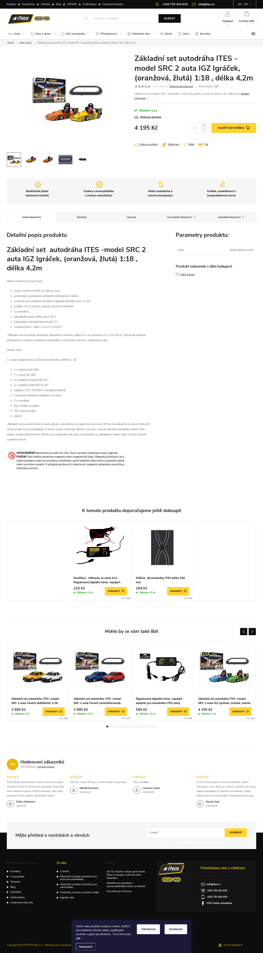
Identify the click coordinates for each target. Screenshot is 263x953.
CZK (245, 4)
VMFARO (72, 4)
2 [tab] (110, 726)
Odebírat (235, 832)
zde (78, 938)
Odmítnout (148, 929)
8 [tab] (130, 726)
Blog (58, 4)
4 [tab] (117, 726)
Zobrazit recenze (46, 766)
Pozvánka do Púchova (119, 891)
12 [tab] (143, 726)
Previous (243, 631)
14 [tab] (149, 726)
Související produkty (179, 217)
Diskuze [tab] (131, 217)
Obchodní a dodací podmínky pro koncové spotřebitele (78, 878)
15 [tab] (152, 726)
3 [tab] (114, 726)
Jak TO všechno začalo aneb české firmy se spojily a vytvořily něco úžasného (126, 875)
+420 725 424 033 (216, 890)
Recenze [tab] (81, 217)
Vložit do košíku (231, 128)
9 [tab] (133, 726)
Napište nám (67, 897)
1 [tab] (107, 726)
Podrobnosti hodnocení (181, 86)
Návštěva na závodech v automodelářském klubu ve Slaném (126, 884)
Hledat (169, 18)
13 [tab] (146, 726)
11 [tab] (139, 726)
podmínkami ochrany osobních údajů (200, 841)
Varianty (114, 591)
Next (252, 631)
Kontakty (11, 4)
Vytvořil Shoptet (231, 945)
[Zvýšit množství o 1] (204, 125)
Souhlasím (176, 929)
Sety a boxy (187, 274)
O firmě (64, 871)
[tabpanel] (100, 560)
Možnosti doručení (150, 117)
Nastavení (85, 947)
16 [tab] (156, 726)
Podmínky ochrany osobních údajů (79, 892)
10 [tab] (136, 726)
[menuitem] (17, 33)
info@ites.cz (213, 884)
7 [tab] (127, 726)
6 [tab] (123, 726)
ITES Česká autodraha (219, 903)
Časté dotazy (89, 4)
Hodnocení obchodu (113, 4)
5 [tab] (120, 726)
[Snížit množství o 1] (204, 130)
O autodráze (28, 4)
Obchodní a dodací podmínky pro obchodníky (78, 886)
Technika (45, 4)
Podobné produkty (229, 217)
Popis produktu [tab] (31, 217)
